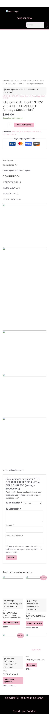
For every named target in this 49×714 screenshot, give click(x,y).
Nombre (10, 525)
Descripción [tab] (8, 160)
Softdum (31, 711)
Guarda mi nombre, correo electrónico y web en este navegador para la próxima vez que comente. (24, 549)
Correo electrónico (14, 536)
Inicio (5, 81)
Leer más (31, 665)
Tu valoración (13, 508)
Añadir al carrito (24, 125)
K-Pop (10, 81)
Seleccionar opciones (9, 680)
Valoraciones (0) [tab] (10, 165)
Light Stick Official (9, 134)
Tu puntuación (14, 502)
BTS (16, 81)
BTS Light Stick (22, 96)
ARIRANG (23, 81)
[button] (12, 24)
